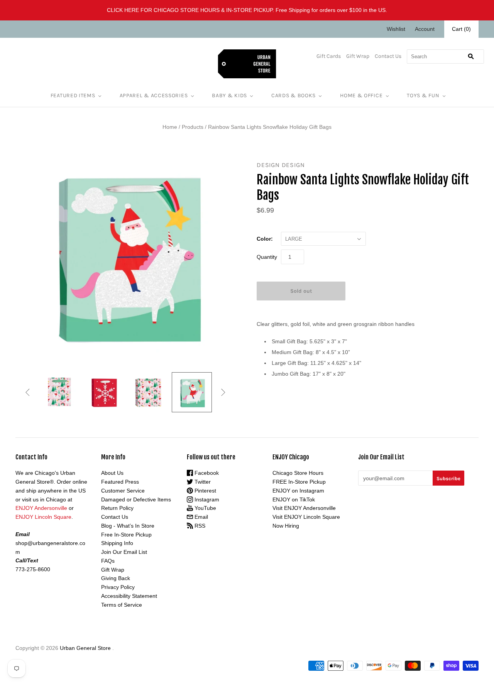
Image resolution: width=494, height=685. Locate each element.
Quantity (267, 257)
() (461, 29)
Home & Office (361, 95)
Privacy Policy (118, 587)
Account (425, 29)
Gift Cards (328, 56)
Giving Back (115, 578)
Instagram (206, 499)
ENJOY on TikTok (293, 499)
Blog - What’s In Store (127, 526)
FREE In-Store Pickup (299, 482)
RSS (199, 526)
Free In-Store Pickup (126, 534)
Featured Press (120, 482)
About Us (112, 473)
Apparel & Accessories (154, 95)
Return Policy (117, 508)
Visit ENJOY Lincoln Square (306, 517)
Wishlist (396, 29)
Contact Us (388, 56)
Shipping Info (117, 543)
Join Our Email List (124, 552)
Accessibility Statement (129, 596)
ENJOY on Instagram (298, 491)
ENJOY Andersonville (41, 508)
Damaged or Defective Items (136, 499)
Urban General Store (85, 648)
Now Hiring (285, 526)
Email (200, 517)
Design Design (281, 165)
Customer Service (123, 491)
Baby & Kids (229, 95)
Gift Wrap (357, 56)
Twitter (202, 482)
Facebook (206, 473)
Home (169, 127)
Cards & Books (293, 95)
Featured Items (73, 95)
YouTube (204, 508)
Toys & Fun (423, 95)
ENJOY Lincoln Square (43, 517)
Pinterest (204, 491)
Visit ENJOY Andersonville (304, 508)
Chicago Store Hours (297, 473)
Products (192, 127)
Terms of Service (121, 605)
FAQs (108, 561)
